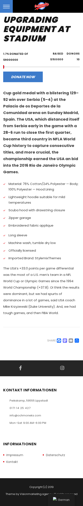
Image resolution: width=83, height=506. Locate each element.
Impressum (14, 455)
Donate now (23, 77)
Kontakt (12, 462)
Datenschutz (55, 455)
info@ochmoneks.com (25, 415)
